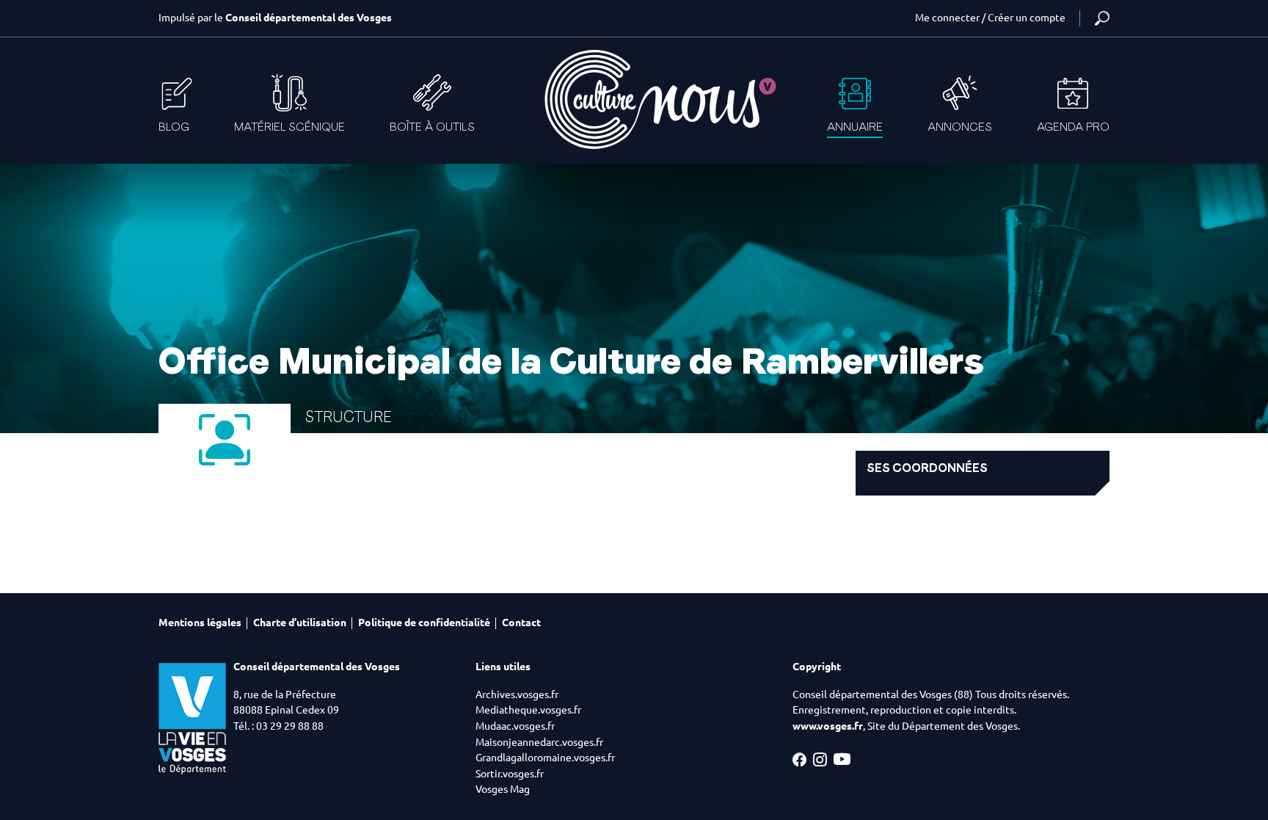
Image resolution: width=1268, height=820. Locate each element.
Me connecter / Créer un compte (990, 17)
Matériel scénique (289, 127)
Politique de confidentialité (424, 622)
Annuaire (855, 127)
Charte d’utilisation (299, 622)
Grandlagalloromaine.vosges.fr (545, 757)
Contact (521, 622)
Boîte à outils (432, 127)
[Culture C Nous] (659, 99)
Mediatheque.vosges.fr (528, 710)
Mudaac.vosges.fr (515, 726)
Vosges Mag (503, 789)
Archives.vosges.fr (517, 694)
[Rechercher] (1102, 18)
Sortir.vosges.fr (510, 774)
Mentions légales (199, 622)
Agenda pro (1073, 127)
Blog (173, 127)
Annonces (960, 127)
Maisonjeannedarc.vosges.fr (539, 742)
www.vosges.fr (827, 726)
